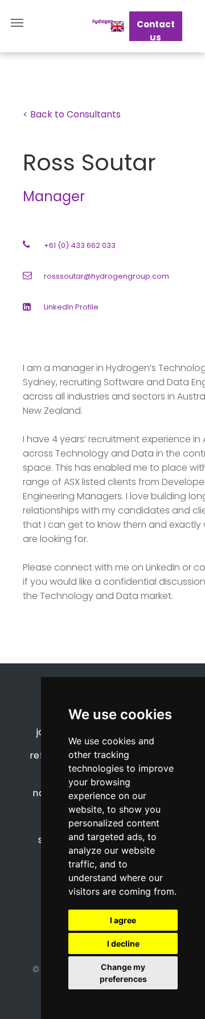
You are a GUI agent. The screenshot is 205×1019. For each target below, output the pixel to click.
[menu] (17, 22)
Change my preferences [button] (123, 973)
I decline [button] (123, 943)
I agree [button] (123, 920)
